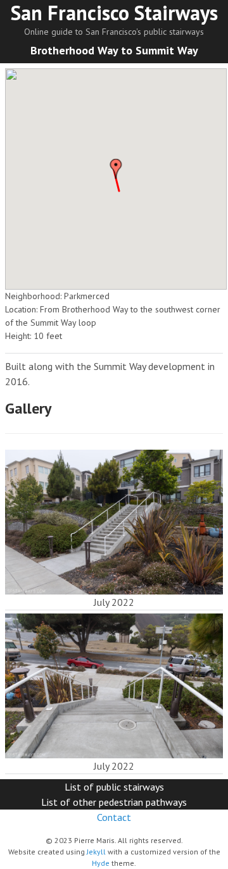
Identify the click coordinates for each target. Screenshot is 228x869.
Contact (114, 817)
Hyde (101, 863)
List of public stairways (114, 786)
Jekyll (96, 851)
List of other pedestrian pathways (114, 802)
